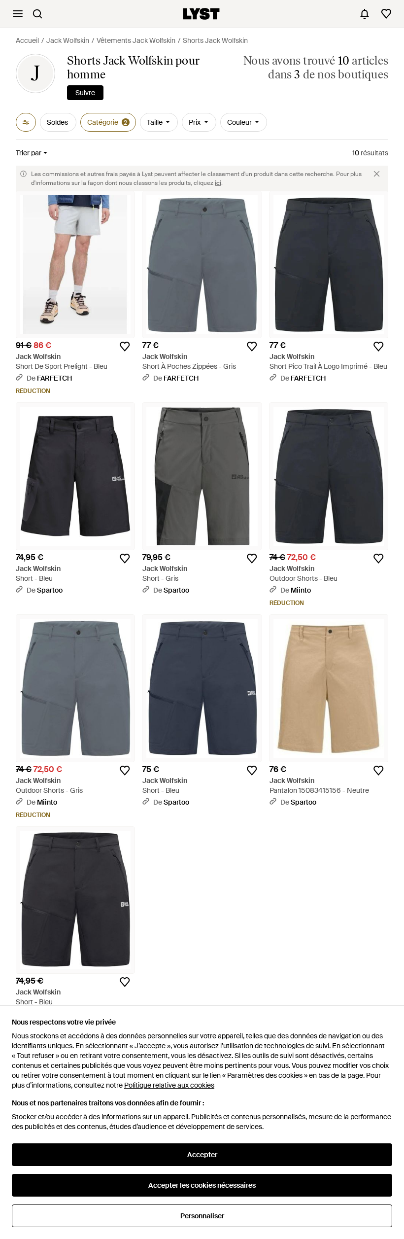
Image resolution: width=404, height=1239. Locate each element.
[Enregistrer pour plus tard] (125, 346)
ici (218, 183)
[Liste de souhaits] (386, 14)
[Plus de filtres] (26, 122)
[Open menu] (18, 13)
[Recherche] (37, 13)
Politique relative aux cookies (169, 1085)
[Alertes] (364, 14)
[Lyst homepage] (201, 14)
